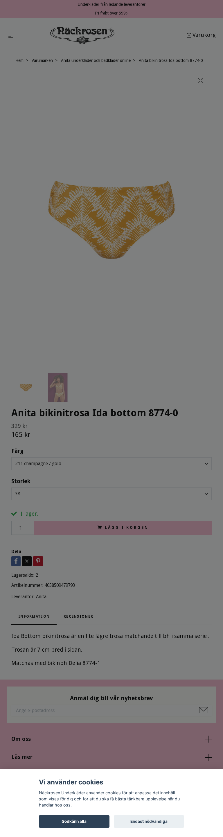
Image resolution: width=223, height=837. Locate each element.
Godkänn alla (74, 821)
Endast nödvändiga (149, 821)
